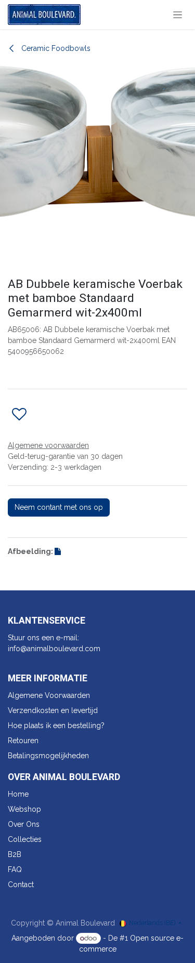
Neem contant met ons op (59, 507)
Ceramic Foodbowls (54, 48)
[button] (19, 415)
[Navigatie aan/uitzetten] (177, 14)
